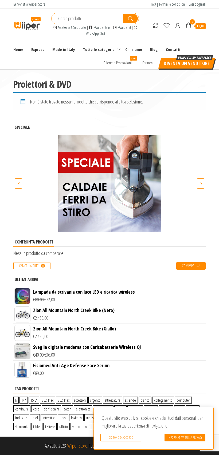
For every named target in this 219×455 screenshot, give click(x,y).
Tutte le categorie (99, 49)
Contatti (173, 49)
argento (95, 400)
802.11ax (63, 400)
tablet (37, 426)
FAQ (153, 4)
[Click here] (109, 183)
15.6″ (33, 400)
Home (18, 49)
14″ (23, 400)
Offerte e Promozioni (119, 61)
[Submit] (130, 18)
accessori (80, 400)
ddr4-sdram (51, 409)
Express (37, 49)
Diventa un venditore (187, 63)
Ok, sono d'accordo (121, 437)
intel (35, 417)
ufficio (63, 426)
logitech (76, 417)
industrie (21, 417)
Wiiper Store (77, 445)
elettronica (83, 409)
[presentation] (18, 183)
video (76, 426)
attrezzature (112, 400)
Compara (188, 265)
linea (63, 417)
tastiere (50, 426)
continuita (22, 409)
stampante (22, 426)
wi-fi (87, 426)
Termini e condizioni (172, 4)
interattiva (48, 417)
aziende (130, 400)
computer (183, 400)
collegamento (163, 400)
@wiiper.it (123, 27)
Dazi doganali (197, 4)
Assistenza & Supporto (71, 27)
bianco (145, 400)
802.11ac (47, 400)
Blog (154, 49)
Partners (147, 62)
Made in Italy (63, 49)
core (36, 409)
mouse (90, 417)
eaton (67, 409)
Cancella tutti (29, 265)
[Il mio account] (177, 25)
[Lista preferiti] (166, 25)
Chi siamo (133, 49)
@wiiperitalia (101, 27)
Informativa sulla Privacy (185, 437)
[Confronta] (155, 25)
